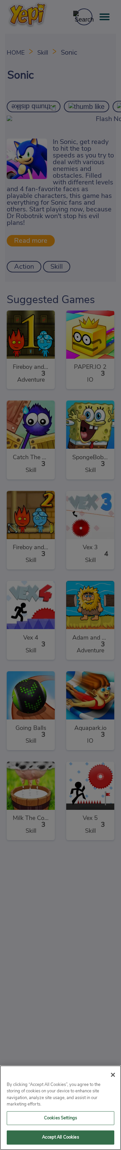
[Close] (113, 1074)
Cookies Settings (60, 1118)
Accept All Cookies (60, 1137)
